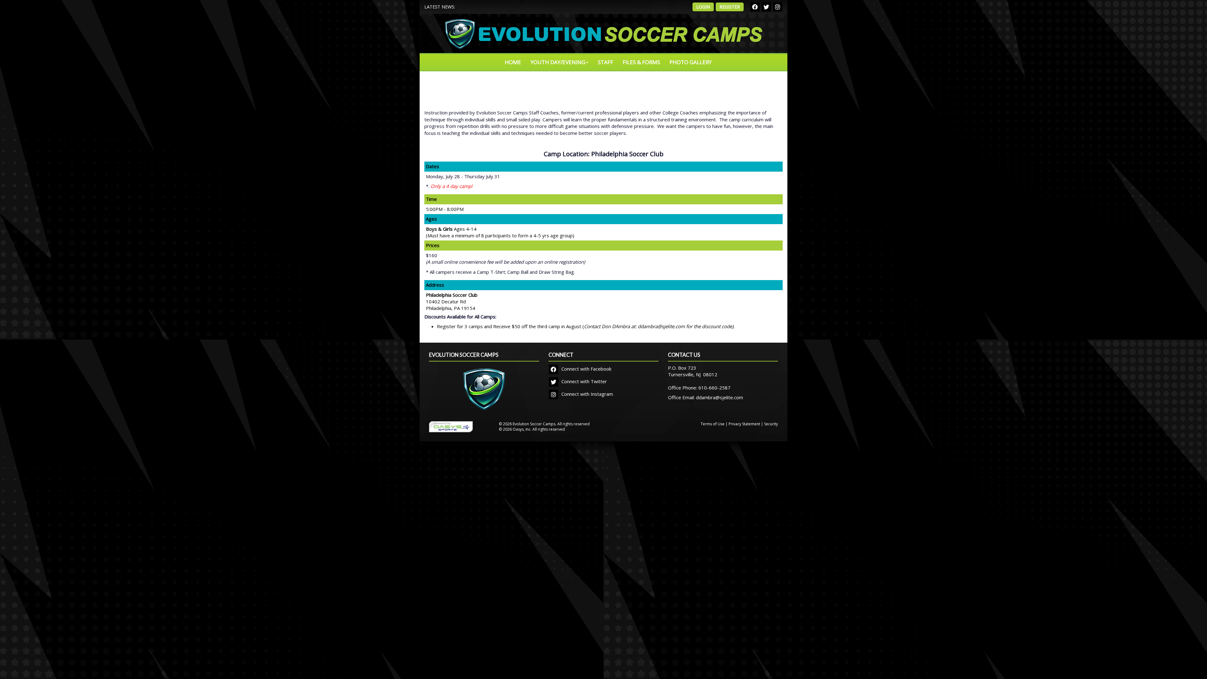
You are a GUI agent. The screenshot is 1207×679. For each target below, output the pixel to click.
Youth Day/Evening (558, 62)
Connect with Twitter (583, 381)
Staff (605, 62)
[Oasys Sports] (451, 426)
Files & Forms (641, 62)
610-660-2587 (714, 387)
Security (771, 424)
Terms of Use (713, 424)
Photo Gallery (691, 62)
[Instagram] (777, 7)
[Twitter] (766, 7)
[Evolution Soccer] (484, 393)
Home (513, 62)
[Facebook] (755, 7)
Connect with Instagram (586, 394)
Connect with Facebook (585, 369)
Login (703, 7)
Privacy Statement (744, 424)
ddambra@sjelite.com (719, 397)
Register (729, 7)
